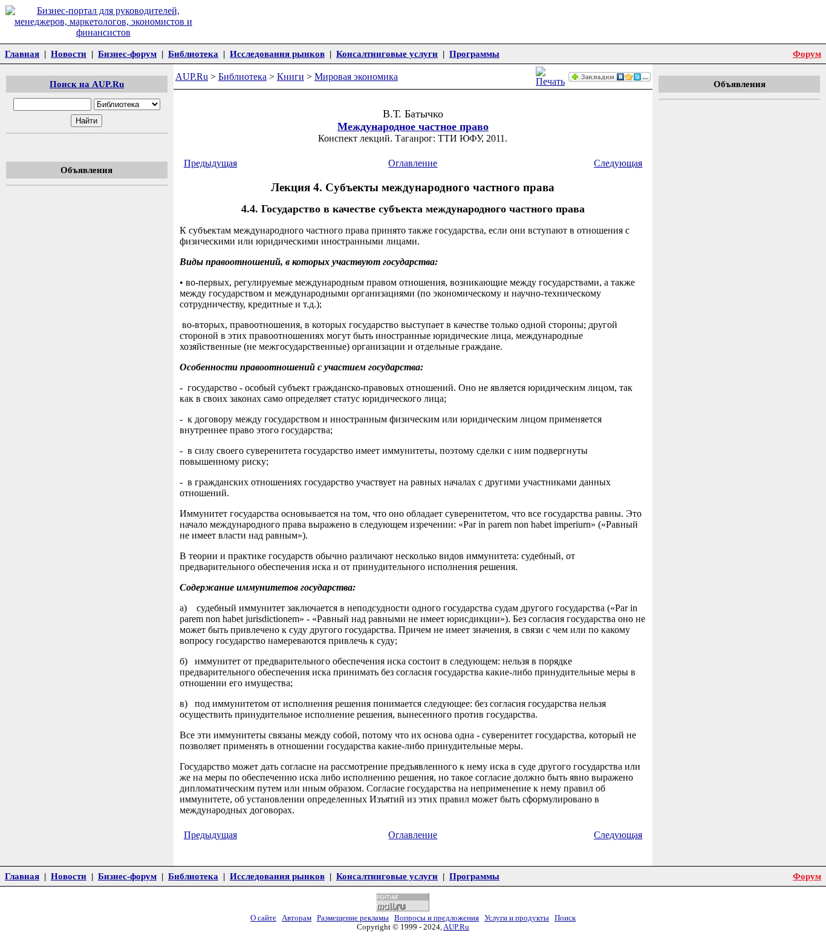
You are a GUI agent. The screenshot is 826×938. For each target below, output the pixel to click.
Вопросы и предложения (436, 918)
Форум (807, 53)
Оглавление (412, 163)
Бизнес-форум (127, 53)
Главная (22, 53)
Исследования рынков (277, 53)
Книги (290, 76)
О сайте (263, 918)
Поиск (565, 918)
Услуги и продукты (516, 918)
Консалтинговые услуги (387, 53)
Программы (474, 53)
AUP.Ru (191, 76)
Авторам (296, 918)
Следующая (618, 163)
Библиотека (193, 53)
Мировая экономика (356, 76)
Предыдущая (210, 163)
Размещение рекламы (353, 918)
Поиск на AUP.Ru (87, 84)
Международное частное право (413, 126)
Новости (68, 53)
